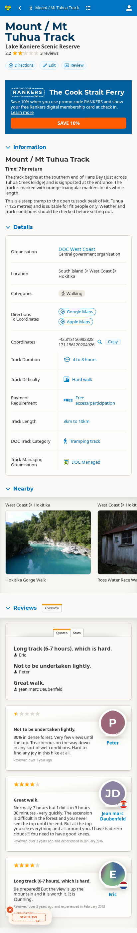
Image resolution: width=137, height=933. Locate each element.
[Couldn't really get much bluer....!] (48, 539)
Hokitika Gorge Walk (25, 580)
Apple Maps (78, 322)
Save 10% (69, 123)
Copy (113, 342)
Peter (113, 743)
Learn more (22, 112)
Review (76, 65)
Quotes (62, 633)
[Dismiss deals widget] (10, 909)
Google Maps (80, 312)
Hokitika (42, 505)
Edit (52, 65)
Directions (24, 65)
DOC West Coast (77, 249)
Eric (113, 894)
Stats (77, 633)
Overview (52, 608)
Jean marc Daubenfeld (113, 816)
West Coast (16, 505)
